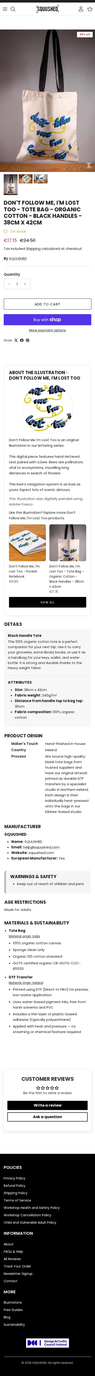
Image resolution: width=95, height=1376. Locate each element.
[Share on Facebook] (22, 340)
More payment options (47, 330)
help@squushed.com (41, 847)
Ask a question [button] (47, 1116)
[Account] (80, 9)
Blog (7, 1317)
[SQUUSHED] (47, 9)
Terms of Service (17, 1200)
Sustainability (14, 1324)
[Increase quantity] (26, 284)
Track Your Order (17, 1266)
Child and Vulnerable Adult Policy (30, 1222)
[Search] (15, 9)
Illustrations (13, 1302)
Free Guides (13, 1310)
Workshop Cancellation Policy (27, 1215)
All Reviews (12, 1259)
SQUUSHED (18, 258)
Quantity (12, 274)
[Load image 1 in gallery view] (47, 101)
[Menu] (5, 9)
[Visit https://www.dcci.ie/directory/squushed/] (47, 1343)
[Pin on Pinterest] (27, 340)
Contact (10, 1281)
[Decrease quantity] (8, 284)
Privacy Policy (14, 1178)
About (8, 1244)
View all (47, 602)
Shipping (33, 248)
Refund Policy (14, 1185)
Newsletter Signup (18, 1273)
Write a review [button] (48, 1105)
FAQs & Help (13, 1251)
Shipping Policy (15, 1193)
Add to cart (47, 304)
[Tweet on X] (16, 340)
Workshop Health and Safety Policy (32, 1207)
